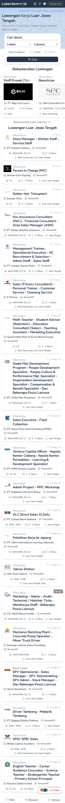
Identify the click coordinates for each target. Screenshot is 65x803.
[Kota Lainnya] (39, 4)
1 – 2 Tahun (35, 52)
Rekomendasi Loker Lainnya (30, 122)
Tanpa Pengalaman (16, 52)
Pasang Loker (56, 3)
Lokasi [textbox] (11, 44)
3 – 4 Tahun (50, 52)
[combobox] (19, 44)
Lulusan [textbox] (39, 44)
